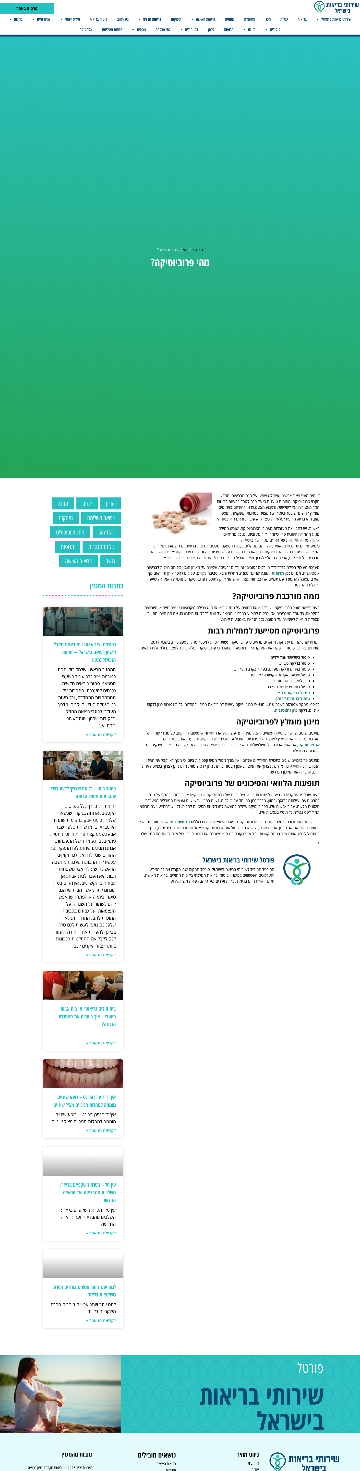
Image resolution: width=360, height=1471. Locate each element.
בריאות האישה (205, 19)
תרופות (228, 29)
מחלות (18, 19)
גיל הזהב (123, 19)
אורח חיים (43, 19)
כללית (284, 19)
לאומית (229, 19)
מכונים (141, 29)
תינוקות (176, 19)
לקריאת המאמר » (101, 734)
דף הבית (197, 249)
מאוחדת (249, 19)
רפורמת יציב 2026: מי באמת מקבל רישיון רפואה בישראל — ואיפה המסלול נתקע (85, 652)
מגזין (185, 249)
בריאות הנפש (152, 19)
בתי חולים (191, 29)
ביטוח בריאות (98, 19)
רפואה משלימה (112, 29)
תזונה (251, 29)
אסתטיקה (86, 29)
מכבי (267, 19)
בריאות (302, 19)
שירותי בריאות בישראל (336, 19)
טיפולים (275, 29)
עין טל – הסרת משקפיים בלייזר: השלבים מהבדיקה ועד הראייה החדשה (88, 1192)
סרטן (211, 29)
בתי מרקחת (163, 29)
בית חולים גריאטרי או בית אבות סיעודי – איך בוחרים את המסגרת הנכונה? (87, 1016)
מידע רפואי (72, 19)
